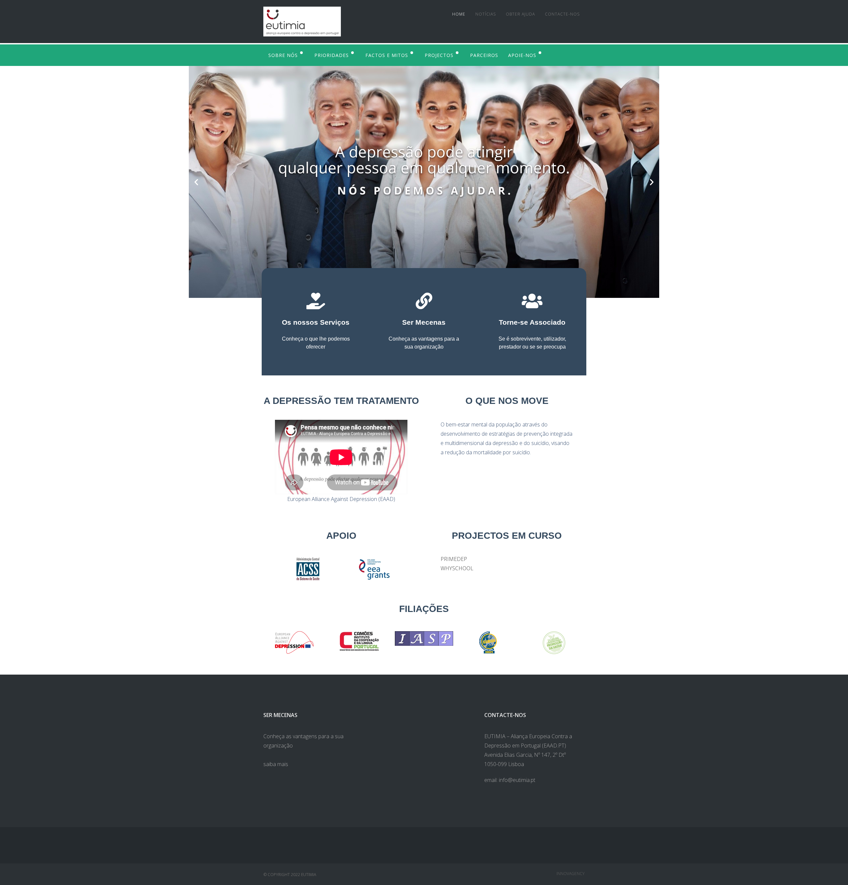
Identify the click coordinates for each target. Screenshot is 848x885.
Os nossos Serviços (315, 322)
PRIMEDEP (454, 559)
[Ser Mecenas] (424, 301)
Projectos (439, 55)
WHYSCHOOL (457, 568)
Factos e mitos (386, 55)
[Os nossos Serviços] (315, 301)
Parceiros (484, 55)
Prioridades (331, 55)
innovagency (570, 873)
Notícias (485, 14)
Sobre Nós (283, 55)
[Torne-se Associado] (532, 301)
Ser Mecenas (424, 322)
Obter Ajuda (520, 14)
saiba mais (275, 764)
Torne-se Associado (532, 322)
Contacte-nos (562, 14)
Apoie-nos (522, 55)
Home (458, 14)
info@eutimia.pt (517, 780)
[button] (196, 182)
